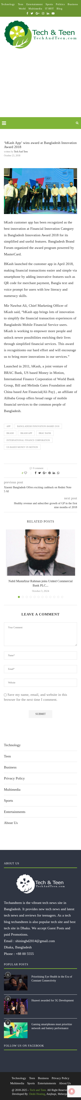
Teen (20, 4)
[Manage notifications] (72, 1091)
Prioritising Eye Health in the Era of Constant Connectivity (51, 978)
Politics (60, 4)
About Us (11, 823)
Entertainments (14, 812)
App (8, 426)
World (22, 8)
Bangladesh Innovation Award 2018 (38, 426)
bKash (10, 433)
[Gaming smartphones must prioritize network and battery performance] (16, 1030)
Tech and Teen (21, 151)
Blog (59, 8)
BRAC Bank (45, 433)
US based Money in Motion (22, 447)
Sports (49, 4)
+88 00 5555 (25, 954)
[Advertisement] (40, 87)
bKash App (26, 433)
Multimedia (35, 8)
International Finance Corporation (28, 440)
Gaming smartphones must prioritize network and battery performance (51, 1026)
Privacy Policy (14, 778)
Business (73, 4)
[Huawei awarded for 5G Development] (16, 1006)
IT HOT (49, 8)
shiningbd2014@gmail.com (35, 941)
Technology (8, 4)
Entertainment (34, 4)
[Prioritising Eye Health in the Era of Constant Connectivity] (16, 983)
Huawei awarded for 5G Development (52, 1000)
